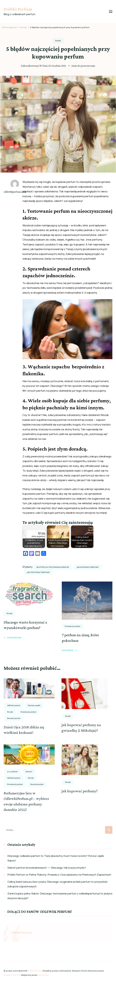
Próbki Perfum (18, 8)
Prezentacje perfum (72, 626)
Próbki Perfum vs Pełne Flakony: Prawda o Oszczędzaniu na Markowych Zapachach (59, 874)
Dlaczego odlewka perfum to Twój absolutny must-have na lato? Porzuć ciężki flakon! (55, 858)
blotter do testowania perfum (52, 567)
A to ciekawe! (12, 771)
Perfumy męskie (34, 705)
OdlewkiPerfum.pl (21, 932)
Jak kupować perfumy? (79, 791)
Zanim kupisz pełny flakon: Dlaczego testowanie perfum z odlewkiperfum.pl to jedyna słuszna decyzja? (59, 896)
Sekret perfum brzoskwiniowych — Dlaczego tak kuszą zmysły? (46, 867)
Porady (58, 40)
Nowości (29, 771)
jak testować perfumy (38, 572)
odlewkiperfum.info (15, 191)
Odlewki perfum (13, 705)
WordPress (43, 975)
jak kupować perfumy (88, 567)
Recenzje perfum (13, 718)
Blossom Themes (12, 975)
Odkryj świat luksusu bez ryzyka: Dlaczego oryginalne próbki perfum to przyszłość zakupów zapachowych (57, 884)
